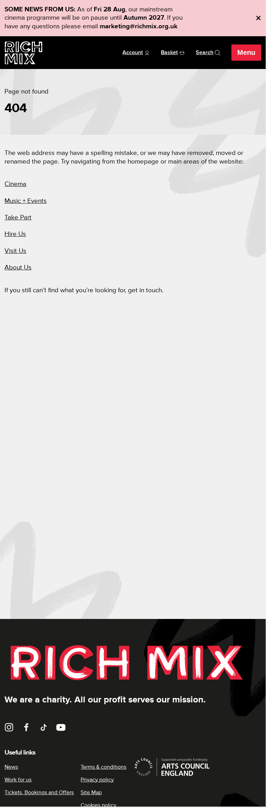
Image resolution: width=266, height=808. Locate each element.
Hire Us (15, 234)
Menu (246, 52)
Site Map (91, 792)
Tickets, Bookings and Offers (39, 792)
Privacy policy (97, 779)
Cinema (15, 184)
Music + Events (25, 201)
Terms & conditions (103, 766)
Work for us (17, 779)
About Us (17, 268)
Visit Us (15, 251)
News (11, 766)
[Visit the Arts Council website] (197, 767)
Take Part (17, 217)
